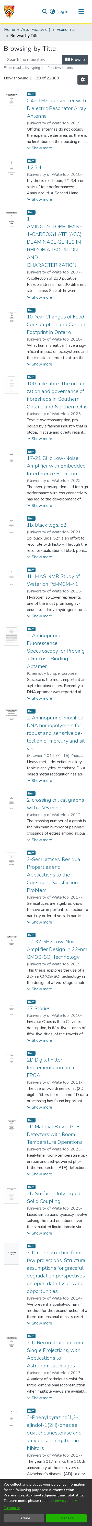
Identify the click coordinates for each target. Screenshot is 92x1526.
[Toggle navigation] (81, 11)
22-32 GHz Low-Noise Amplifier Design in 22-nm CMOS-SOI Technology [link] (57, 949)
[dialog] (46, 1502)
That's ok (66, 1518)
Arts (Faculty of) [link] (35, 29)
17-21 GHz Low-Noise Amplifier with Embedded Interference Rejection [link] (56, 466)
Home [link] (9, 29)
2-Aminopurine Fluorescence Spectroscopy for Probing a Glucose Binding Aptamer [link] (56, 651)
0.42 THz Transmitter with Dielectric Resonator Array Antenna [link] (56, 108)
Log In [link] (63, 11)
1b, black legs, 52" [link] (47, 525)
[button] (9, 11)
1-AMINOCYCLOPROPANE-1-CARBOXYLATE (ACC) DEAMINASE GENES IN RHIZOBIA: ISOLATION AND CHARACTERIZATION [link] (56, 242)
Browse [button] (77, 59)
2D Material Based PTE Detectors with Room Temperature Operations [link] (55, 1134)
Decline (24, 1518)
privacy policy (66, 1500)
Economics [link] (65, 29)
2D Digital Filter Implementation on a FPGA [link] (50, 1067)
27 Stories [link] (38, 1008)
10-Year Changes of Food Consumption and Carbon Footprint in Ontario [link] (56, 324)
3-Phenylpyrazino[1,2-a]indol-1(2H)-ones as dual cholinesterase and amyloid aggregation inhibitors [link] (54, 1433)
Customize (12, 1507)
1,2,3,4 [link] (34, 167)
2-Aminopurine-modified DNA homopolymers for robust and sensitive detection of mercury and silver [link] (57, 733)
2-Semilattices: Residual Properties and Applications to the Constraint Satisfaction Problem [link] (54, 875)
